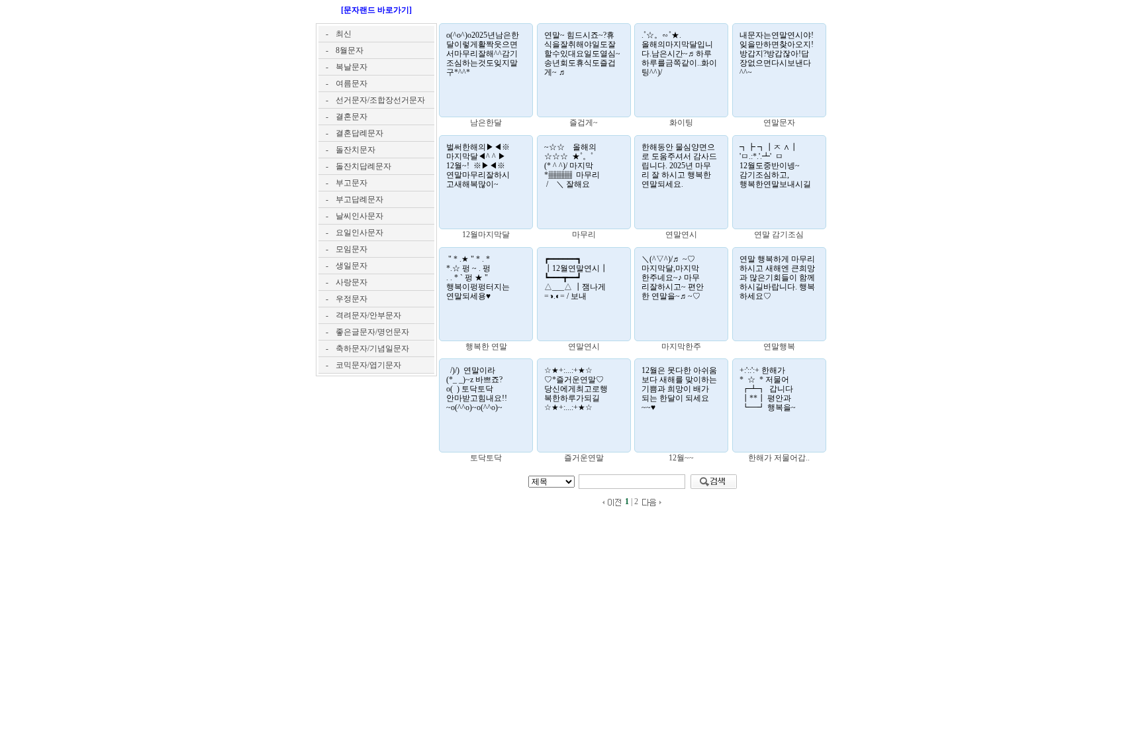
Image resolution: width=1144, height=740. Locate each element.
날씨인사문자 (359, 216)
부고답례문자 (359, 199)
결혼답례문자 (359, 133)
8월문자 (349, 50)
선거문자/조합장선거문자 (380, 100)
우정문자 (351, 298)
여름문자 (351, 83)
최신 (344, 33)
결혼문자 (351, 116)
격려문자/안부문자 (368, 315)
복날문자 (351, 67)
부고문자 (351, 182)
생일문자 (351, 265)
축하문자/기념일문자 (372, 348)
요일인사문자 (359, 232)
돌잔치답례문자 (363, 166)
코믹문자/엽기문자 (368, 365)
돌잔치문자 (355, 149)
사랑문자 (351, 282)
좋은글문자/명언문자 (372, 332)
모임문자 (351, 249)
